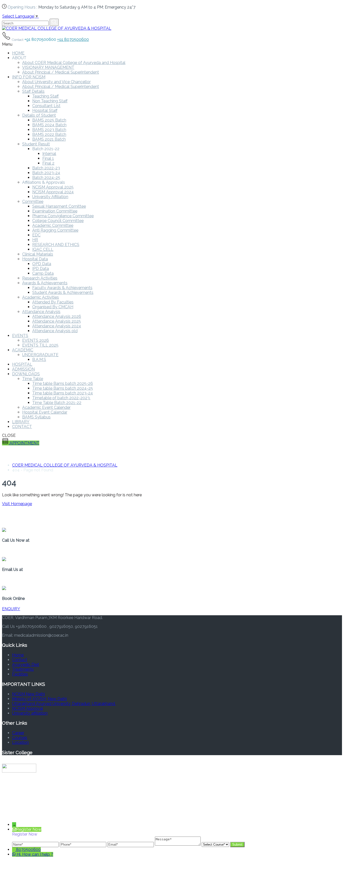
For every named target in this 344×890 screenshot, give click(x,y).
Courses (19, 737)
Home (18, 655)
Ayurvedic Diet (25, 664)
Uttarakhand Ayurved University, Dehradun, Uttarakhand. (64, 703)
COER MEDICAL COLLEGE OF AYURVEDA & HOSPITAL (64, 465)
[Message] (178, 844)
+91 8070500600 (73, 39)
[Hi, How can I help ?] (14, 854)
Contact (19, 659)
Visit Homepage (17, 503)
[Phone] (83, 844)
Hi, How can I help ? (35, 854)
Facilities (20, 674)
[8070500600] (14, 849)
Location (20, 742)
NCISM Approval (27, 708)
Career (18, 732)
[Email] (131, 844)
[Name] (36, 844)
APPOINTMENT (24, 443)
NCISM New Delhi (28, 694)
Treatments (23, 669)
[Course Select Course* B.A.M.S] (216, 844)
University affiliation (30, 713)
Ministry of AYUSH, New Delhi (39, 698)
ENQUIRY (11, 608)
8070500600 (28, 849)
